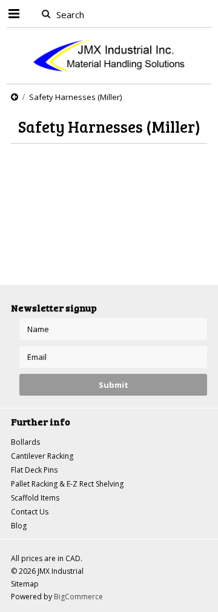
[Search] (45, 13)
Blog (19, 526)
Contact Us (29, 512)
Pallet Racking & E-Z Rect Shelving (67, 484)
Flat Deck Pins (34, 470)
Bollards (25, 442)
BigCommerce (78, 596)
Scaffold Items (35, 498)
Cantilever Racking (42, 456)
